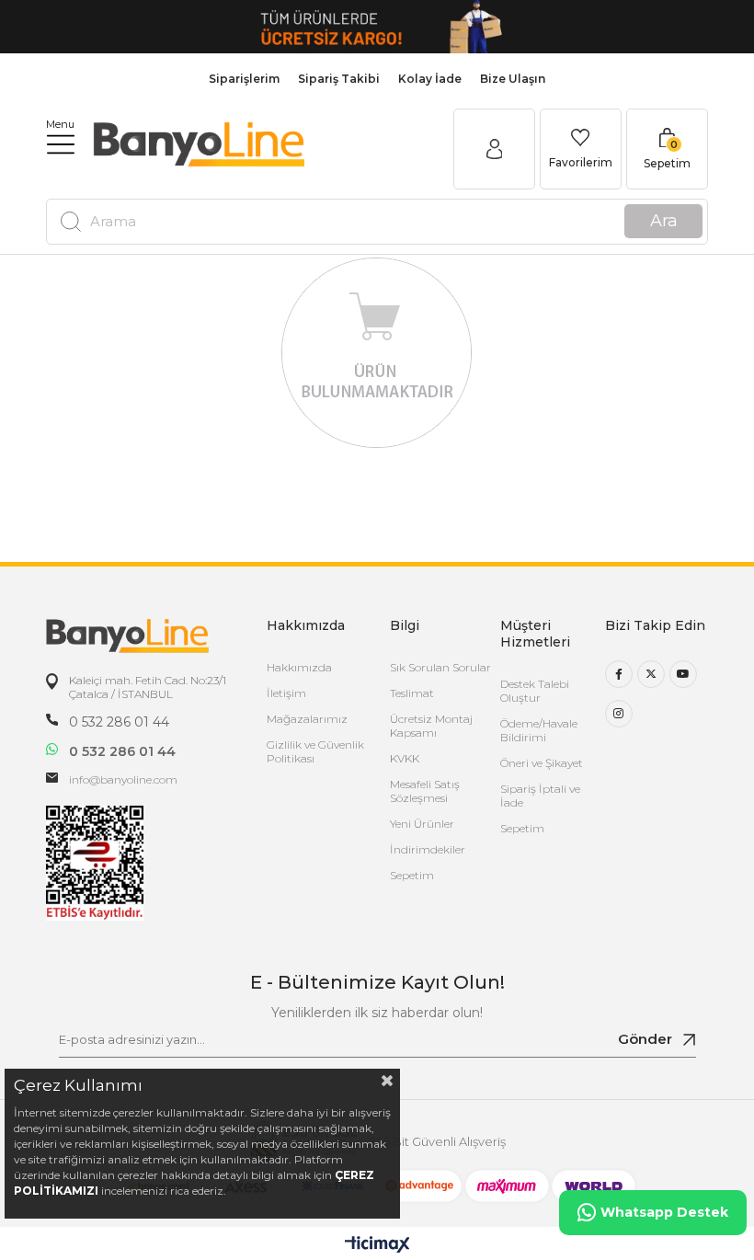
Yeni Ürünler (422, 823)
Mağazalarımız (307, 719)
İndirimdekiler (427, 849)
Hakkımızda (299, 667)
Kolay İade (430, 79)
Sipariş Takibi (339, 79)
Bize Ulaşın (512, 79)
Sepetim (412, 875)
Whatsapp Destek (664, 1212)
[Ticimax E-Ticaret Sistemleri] (377, 1245)
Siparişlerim (244, 79)
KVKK (404, 758)
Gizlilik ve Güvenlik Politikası (315, 751)
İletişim (286, 693)
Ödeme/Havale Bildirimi (538, 730)
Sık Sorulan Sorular (440, 667)
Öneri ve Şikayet (541, 763)
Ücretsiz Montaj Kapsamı (431, 725)
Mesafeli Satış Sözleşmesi (425, 791)
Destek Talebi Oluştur (534, 690)
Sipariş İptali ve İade (540, 795)
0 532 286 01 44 (119, 722)
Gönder (645, 1039)
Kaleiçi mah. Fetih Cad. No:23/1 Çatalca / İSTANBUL (147, 687)
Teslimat (412, 693)
